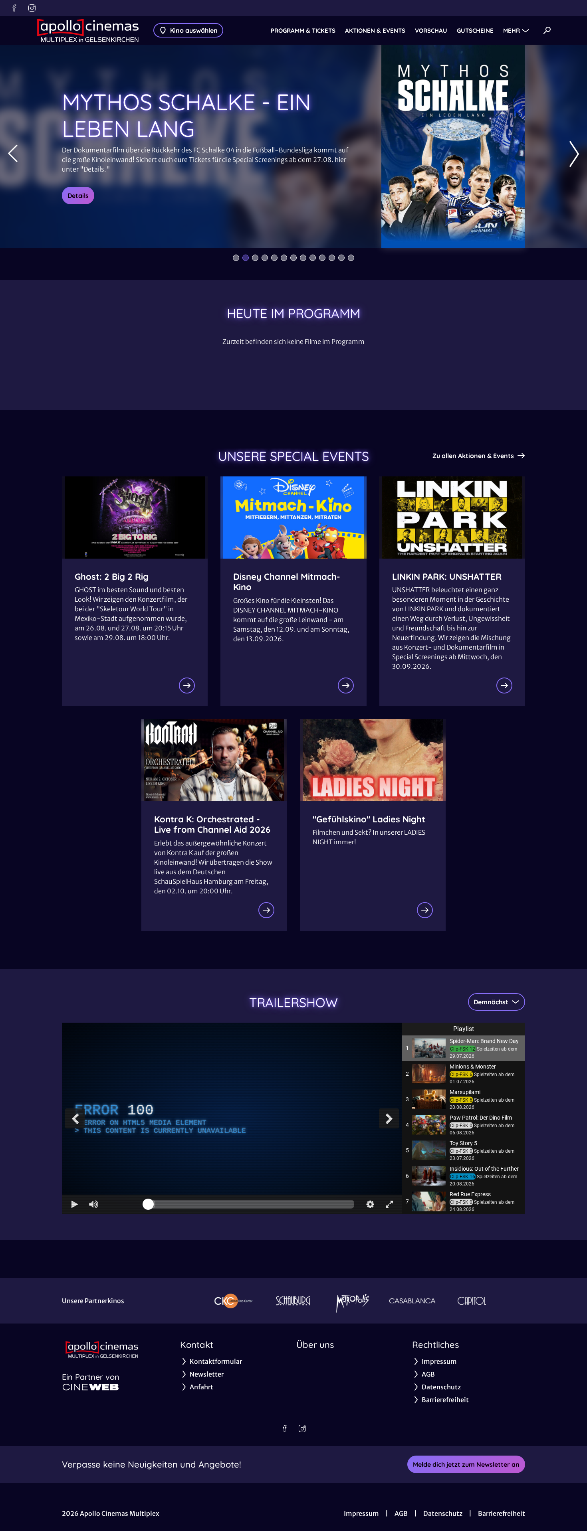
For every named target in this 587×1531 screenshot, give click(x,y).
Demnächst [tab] (491, 1002)
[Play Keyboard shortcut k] (74, 1204)
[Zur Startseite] (88, 30)
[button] (463, 1048)
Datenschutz (442, 1513)
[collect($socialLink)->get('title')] (14, 8)
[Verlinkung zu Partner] (233, 1301)
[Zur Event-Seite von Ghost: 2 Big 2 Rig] (187, 685)
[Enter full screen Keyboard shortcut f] (389, 1204)
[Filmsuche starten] (547, 30)
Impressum (361, 1513)
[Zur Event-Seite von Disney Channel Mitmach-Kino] (346, 685)
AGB (401, 1513)
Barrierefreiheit (501, 1513)
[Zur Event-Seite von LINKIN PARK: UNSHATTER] (504, 685)
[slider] (251, 1204)
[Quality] (370, 1204)
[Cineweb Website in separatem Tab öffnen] (90, 1387)
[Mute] (93, 1204)
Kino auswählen (194, 30)
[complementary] (232, 1118)
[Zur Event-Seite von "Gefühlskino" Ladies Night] (425, 910)
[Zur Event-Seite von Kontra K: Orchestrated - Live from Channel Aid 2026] (266, 910)
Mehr (511, 30)
